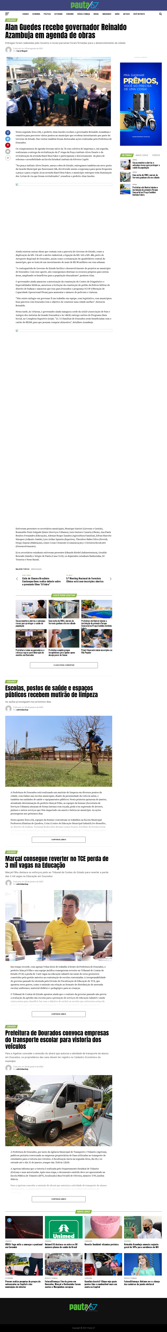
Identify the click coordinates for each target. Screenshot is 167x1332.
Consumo (70, 13)
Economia (36, 13)
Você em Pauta (139, 13)
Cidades (25, 13)
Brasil (96, 13)
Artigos (126, 13)
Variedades (106, 13)
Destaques (36, 569)
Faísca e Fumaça (83, 13)
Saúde (117, 13)
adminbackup (22, 710)
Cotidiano (58, 13)
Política (47, 13)
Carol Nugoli (21, 51)
